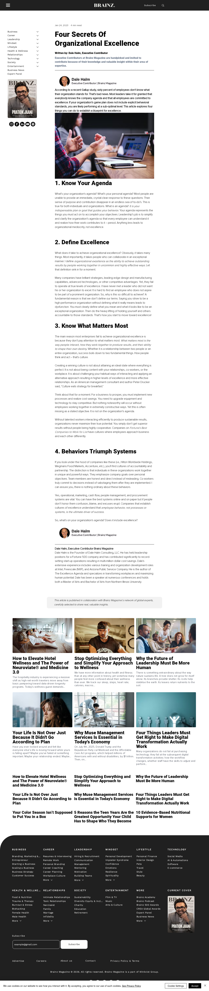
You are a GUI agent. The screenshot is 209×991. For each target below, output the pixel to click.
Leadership (14, 39)
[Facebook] (17, 124)
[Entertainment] (38, 66)
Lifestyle (12, 47)
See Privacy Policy (131, 985)
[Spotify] (33, 124)
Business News (16, 70)
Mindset (12, 43)
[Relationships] (38, 55)
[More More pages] (51, 880)
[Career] (38, 36)
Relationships (15, 54)
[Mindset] (38, 43)
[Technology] (38, 59)
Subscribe (150, 5)
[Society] (38, 63)
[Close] (205, 985)
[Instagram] (11, 124)
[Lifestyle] (38, 47)
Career (11, 35)
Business (12, 31)
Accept (194, 985)
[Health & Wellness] (38, 51)
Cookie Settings (176, 985)
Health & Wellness (18, 51)
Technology (14, 58)
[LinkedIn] (22, 124)
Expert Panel (15, 74)
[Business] (38, 32)
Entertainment (16, 66)
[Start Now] (42, 672)
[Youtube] (27, 124)
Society (12, 62)
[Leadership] (38, 39)
